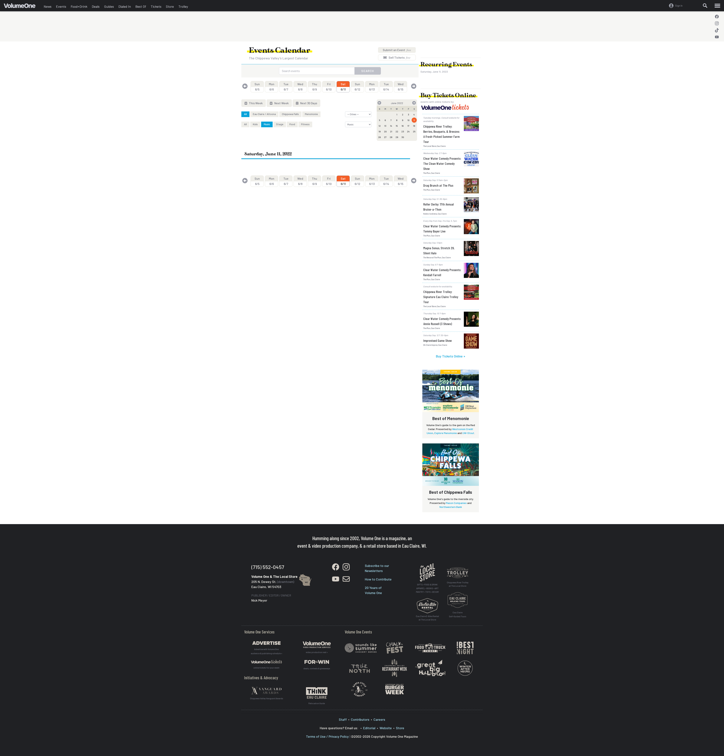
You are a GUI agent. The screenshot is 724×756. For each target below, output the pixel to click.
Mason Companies (456, 503)
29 (397, 137)
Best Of (140, 6)
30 (402, 137)
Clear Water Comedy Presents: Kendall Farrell (442, 272)
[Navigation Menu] (717, 5)
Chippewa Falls (290, 114)
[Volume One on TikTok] (716, 30)
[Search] (705, 5)
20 (385, 131)
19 (380, 131)
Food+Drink (79, 6)
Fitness (305, 124)
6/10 (329, 86)
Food (292, 124)
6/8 (300, 86)
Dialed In (124, 6)
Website (386, 728)
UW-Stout (468, 433)
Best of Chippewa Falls (450, 492)
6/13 (372, 86)
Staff (343, 719)
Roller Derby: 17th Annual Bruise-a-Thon (438, 206)
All (245, 114)
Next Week (281, 103)
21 (391, 131)
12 (380, 125)
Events (61, 6)
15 (397, 125)
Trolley (183, 6)
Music (267, 124)
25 (414, 131)
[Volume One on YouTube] (716, 37)
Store (170, 6)
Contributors (360, 719)
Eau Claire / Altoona (264, 114)
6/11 (343, 86)
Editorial (369, 728)
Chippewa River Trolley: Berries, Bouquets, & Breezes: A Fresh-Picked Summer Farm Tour (441, 134)
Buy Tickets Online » (450, 356)
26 (379, 137)
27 (385, 137)
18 (414, 125)
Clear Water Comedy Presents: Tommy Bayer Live (442, 228)
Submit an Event (397, 50)
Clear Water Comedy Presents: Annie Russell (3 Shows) (442, 321)
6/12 (357, 86)
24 (408, 131)
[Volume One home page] (22, 6)
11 (414, 120)
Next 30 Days (308, 103)
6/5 (257, 86)
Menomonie (311, 114)
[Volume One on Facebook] (716, 16)
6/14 (386, 86)
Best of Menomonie (450, 418)
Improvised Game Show (437, 340)
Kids (255, 124)
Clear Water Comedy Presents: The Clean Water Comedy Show (442, 163)
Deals (96, 6)
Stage (279, 124)
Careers (379, 719)
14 (391, 125)
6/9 (314, 86)
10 (408, 120)
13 (385, 125)
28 (391, 137)
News (47, 6)
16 (403, 125)
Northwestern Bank (450, 506)
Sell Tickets (399, 57)
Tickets (156, 6)
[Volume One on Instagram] (716, 23)
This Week (255, 103)
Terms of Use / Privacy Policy (327, 736)
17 (408, 125)
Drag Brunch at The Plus (438, 185)
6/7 (285, 86)
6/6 (271, 86)
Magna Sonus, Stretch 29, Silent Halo (438, 250)
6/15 (400, 86)
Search (367, 71)
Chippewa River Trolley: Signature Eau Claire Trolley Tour (440, 297)
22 (397, 131)
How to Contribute (378, 579)
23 (402, 131)
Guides (109, 6)
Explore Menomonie (445, 433)
